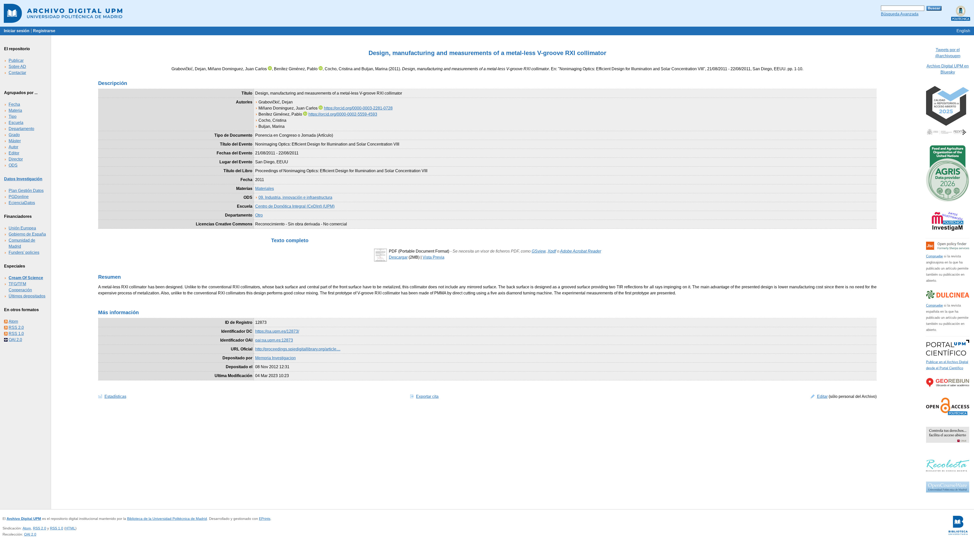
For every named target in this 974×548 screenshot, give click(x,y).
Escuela (16, 122)
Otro (259, 215)
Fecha (14, 104)
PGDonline (19, 197)
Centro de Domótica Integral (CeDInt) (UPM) (295, 206)
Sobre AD (17, 66)
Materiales (264, 188)
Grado (14, 135)
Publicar (16, 60)
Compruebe (934, 256)
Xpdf (552, 251)
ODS (13, 165)
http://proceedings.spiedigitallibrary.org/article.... (297, 349)
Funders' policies (24, 252)
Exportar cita (427, 396)
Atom (13, 321)
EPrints (264, 519)
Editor (14, 153)
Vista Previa (433, 257)
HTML (70, 528)
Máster (15, 141)
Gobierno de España (27, 234)
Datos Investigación (23, 179)
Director (16, 159)
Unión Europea (22, 228)
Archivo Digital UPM (24, 519)
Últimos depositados (27, 296)
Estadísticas (115, 396)
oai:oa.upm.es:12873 (274, 340)
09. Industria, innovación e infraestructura (295, 197)
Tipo (12, 116)
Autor (13, 147)
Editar (822, 396)
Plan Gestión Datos (26, 190)
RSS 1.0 (16, 333)
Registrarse (44, 31)
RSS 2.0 (16, 327)
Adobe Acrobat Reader (580, 251)
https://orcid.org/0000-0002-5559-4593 (342, 114)
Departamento (21, 129)
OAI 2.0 (15, 340)
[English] (963, 31)
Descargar (398, 257)
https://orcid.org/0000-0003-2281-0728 (358, 108)
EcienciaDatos (22, 203)
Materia (15, 110)
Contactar (17, 72)
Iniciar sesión (16, 31)
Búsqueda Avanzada (899, 14)
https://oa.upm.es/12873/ (277, 331)
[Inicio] (487, 13)
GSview (539, 251)
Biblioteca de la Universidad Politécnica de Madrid (167, 519)
